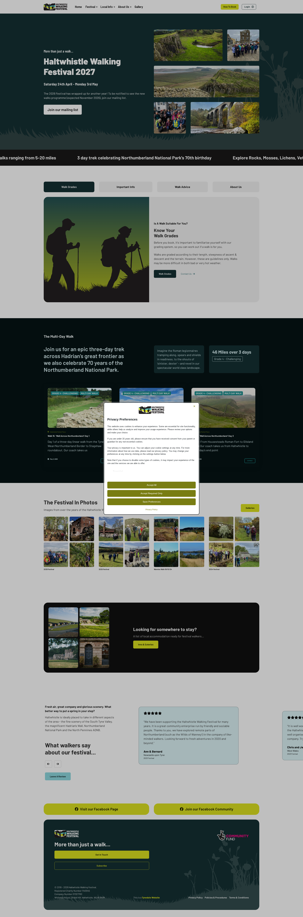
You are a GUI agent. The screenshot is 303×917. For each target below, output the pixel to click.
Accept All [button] (151, 485)
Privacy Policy (151, 509)
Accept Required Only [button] (151, 493)
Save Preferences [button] (151, 501)
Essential (118, 471)
